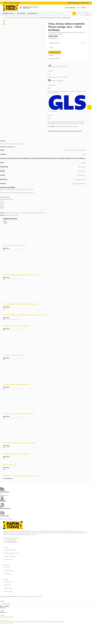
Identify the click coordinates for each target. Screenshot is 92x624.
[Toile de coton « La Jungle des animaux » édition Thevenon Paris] (4, 469)
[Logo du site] (10, 7)
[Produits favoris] (79, 13)
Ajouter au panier (55, 52)
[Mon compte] (88, 7)
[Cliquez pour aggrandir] (7, 22)
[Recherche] (74, 13)
